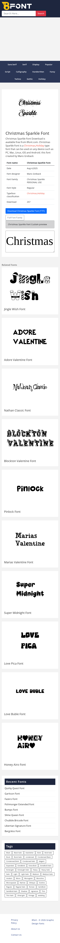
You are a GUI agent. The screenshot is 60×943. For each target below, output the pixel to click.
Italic (8, 874)
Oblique (32, 883)
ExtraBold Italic (45, 865)
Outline (42, 883)
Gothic (30, 79)
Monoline (40, 878)
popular (48, 64)
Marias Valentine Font (18, 562)
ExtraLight (10, 870)
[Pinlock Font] (30, 489)
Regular (9, 887)
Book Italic (18, 857)
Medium (36, 874)
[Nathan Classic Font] (30, 387)
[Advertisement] (30, 39)
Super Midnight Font (17, 613)
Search (41, 13)
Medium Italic (48, 874)
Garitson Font (12, 793)
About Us (15, 928)
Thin (43, 891)
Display (35, 64)
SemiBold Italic (11, 891)
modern (9, 878)
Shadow (24, 891)
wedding (41, 895)
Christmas (29, 145)
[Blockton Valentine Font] (30, 438)
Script (7, 71)
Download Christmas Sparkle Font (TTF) (26, 211)
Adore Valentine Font (18, 360)
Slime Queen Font (14, 815)
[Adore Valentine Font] (30, 337)
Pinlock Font (12, 512)
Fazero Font (11, 799)
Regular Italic (20, 887)
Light (15, 874)
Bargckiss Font (13, 831)
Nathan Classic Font (17, 410)
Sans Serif (12, 64)
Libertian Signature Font (18, 825)
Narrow (22, 883)
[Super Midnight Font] (30, 590)
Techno (18, 79)
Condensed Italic (29, 861)
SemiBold (41, 887)
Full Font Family (14, 217)
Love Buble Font (14, 714)
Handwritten (38, 71)
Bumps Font (11, 809)
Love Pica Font (13, 663)
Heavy (35, 870)
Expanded (10, 865)
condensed (30, 857)
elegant (41, 861)
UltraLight (21, 895)
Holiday (42, 79)
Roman (32, 887)
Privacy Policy (14, 921)
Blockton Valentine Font (20, 461)
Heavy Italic (45, 870)
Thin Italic (10, 895)
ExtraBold (21, 865)
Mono (18, 878)
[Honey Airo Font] (30, 742)
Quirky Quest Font (14, 788)
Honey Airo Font (15, 765)
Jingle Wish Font (14, 309)
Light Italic (25, 874)
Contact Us (16, 934)
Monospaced (11, 883)
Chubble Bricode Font (16, 820)
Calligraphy (21, 71)
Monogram (28, 878)
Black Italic (18, 853)
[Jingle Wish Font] (30, 286)
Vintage (31, 895)
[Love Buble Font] (30, 691)
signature (34, 891)
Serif (24, 64)
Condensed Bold (12, 861)
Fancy (52, 71)
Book (8, 857)
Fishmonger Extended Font (19, 804)
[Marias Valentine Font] (30, 539)
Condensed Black (44, 857)
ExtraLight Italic (23, 870)
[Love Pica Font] (30, 640)
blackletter (29, 853)
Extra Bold (32, 865)
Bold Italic (48, 853)
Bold (39, 853)
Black (8, 853)
